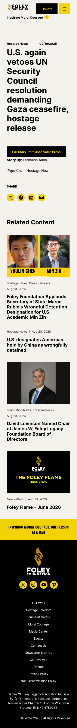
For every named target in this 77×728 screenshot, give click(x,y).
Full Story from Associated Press (36, 152)
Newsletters (15, 499)
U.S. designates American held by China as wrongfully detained (37, 345)
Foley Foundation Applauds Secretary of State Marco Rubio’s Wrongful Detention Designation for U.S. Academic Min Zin (37, 307)
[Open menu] (64, 8)
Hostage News (17, 43)
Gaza (20, 170)
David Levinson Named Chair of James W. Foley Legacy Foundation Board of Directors (38, 431)
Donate (47, 9)
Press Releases (39, 283)
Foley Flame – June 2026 (34, 507)
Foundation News (19, 410)
